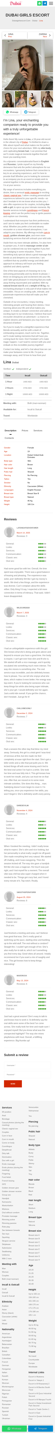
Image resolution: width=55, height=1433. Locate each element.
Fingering (6, 1174)
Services (38, 430)
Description (10, 430)
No (29, 483)
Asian (4, 1309)
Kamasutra (6, 1202)
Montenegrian (8, 1387)
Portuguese (7, 1401)
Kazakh (5, 1376)
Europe (32, 1363)
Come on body (8, 1143)
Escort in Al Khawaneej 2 (39, 1384)
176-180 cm (34, 1311)
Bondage (6, 1119)
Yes (30, 1116)
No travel (32, 1356)
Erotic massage (8, 1164)
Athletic (32, 1149)
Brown (30, 464)
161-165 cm (34, 1301)
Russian (5, 1408)
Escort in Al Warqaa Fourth (40, 1399)
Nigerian (5, 1394)
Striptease (6, 1244)
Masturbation (7, 1205)
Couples (5, 1132)
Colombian (6, 1358)
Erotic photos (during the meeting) (12, 1168)
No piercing (32, 475)
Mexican (5, 1383)
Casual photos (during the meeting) (13, 1123)
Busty (31, 1153)
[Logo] (15, 3)
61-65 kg (32, 1339)
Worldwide (33, 1367)
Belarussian (7, 1344)
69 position (6, 1112)
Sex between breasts (11, 1230)
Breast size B (33, 493)
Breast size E (34, 1249)
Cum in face (7, 1136)
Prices (25, 430)
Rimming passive (9, 1223)
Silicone (32, 1225)
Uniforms (6, 1255)
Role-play (6, 1227)
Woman (5, 1272)
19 (29, 451)
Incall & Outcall (8, 1296)
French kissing (8, 1181)
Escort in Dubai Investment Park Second (40, 1404)
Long (30, 468)
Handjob (5, 1198)
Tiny (30, 1174)
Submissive (7, 1248)
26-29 (31, 1277)
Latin (4, 1320)
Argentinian (7, 1337)
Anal (4, 1115)
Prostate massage (9, 1216)
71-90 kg (32, 1346)
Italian (4, 1372)
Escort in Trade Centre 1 (39, 1409)
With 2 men (7, 1258)
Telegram (32, 112)
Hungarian (6, 1369)
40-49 (31, 1284)
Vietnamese (34, 1111)
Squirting (5, 1237)
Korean (5, 1380)
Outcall (5, 1292)
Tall (30, 1170)
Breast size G (34, 1256)
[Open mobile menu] (51, 3)
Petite (31, 1160)
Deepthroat (6, 1150)
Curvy (31, 1156)
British (4, 1351)
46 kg (30, 501)
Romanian (6, 1404)
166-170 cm (34, 1304)
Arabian (5, 1306)
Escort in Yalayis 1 (36, 1380)
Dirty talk (5, 1153)
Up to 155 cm (34, 1294)
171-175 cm (34, 1308)
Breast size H (34, 1260)
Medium (32, 1208)
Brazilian (5, 1348)
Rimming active (8, 1219)
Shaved (31, 472)
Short (31, 1204)
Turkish (5, 1415)
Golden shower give (10, 1188)
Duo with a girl (8, 1160)
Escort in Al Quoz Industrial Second (40, 1394)
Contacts (9, 438)
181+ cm (32, 1315)
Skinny (31, 1163)
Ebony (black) (8, 1313)
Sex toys (5, 1234)
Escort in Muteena (36, 1377)
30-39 (31, 1280)
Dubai (34, 21)
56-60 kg (32, 1336)
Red (30, 1195)
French (5, 1362)
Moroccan (6, 1390)
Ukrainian (6, 1418)
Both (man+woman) (10, 1279)
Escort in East (34, 1413)
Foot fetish (6, 1177)
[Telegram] (44, 3)
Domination (7, 1157)
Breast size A (34, 1235)
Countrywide (34, 1360)
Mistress (5, 1209)
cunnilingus (32, 210)
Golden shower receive (11, 1191)
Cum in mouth (8, 1139)
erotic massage (32, 192)
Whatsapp (14, 112)
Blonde (31, 1184)
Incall (4, 1289)
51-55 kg (32, 1332)
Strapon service (8, 1241)
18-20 (31, 1270)
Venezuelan (33, 1107)
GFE (4, 1184)
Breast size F (34, 1253)
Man (4, 1268)
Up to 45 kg (33, 1325)
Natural (31, 497)
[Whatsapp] (39, 3)
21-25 (31, 1273)
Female (31, 448)
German (5, 1365)
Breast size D (34, 1246)
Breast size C (34, 1242)
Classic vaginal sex (10, 1129)
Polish (4, 1397)
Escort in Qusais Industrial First (40, 1417)
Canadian (6, 1355)
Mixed (4, 1324)
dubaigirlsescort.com (21, 21)
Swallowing (6, 1251)
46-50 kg (32, 1328)
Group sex (6, 1195)
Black (31, 1191)
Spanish (5, 1411)
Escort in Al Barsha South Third (39, 1388)
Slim (29, 461)
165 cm (31, 504)
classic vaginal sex (12, 195)
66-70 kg (32, 1343)
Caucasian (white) (35, 486)
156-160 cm (34, 1297)
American (6, 1334)
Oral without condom (10, 1212)
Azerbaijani (6, 1341)
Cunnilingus (7, 1146)
